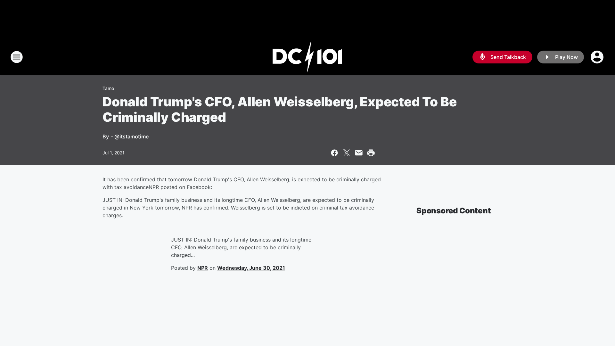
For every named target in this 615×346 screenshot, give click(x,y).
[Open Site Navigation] (16, 57)
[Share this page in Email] (358, 152)
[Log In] (598, 57)
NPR (202, 268)
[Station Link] (307, 57)
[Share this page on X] (346, 152)
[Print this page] (370, 152)
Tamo (108, 88)
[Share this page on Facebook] (334, 152)
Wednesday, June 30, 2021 (251, 268)
